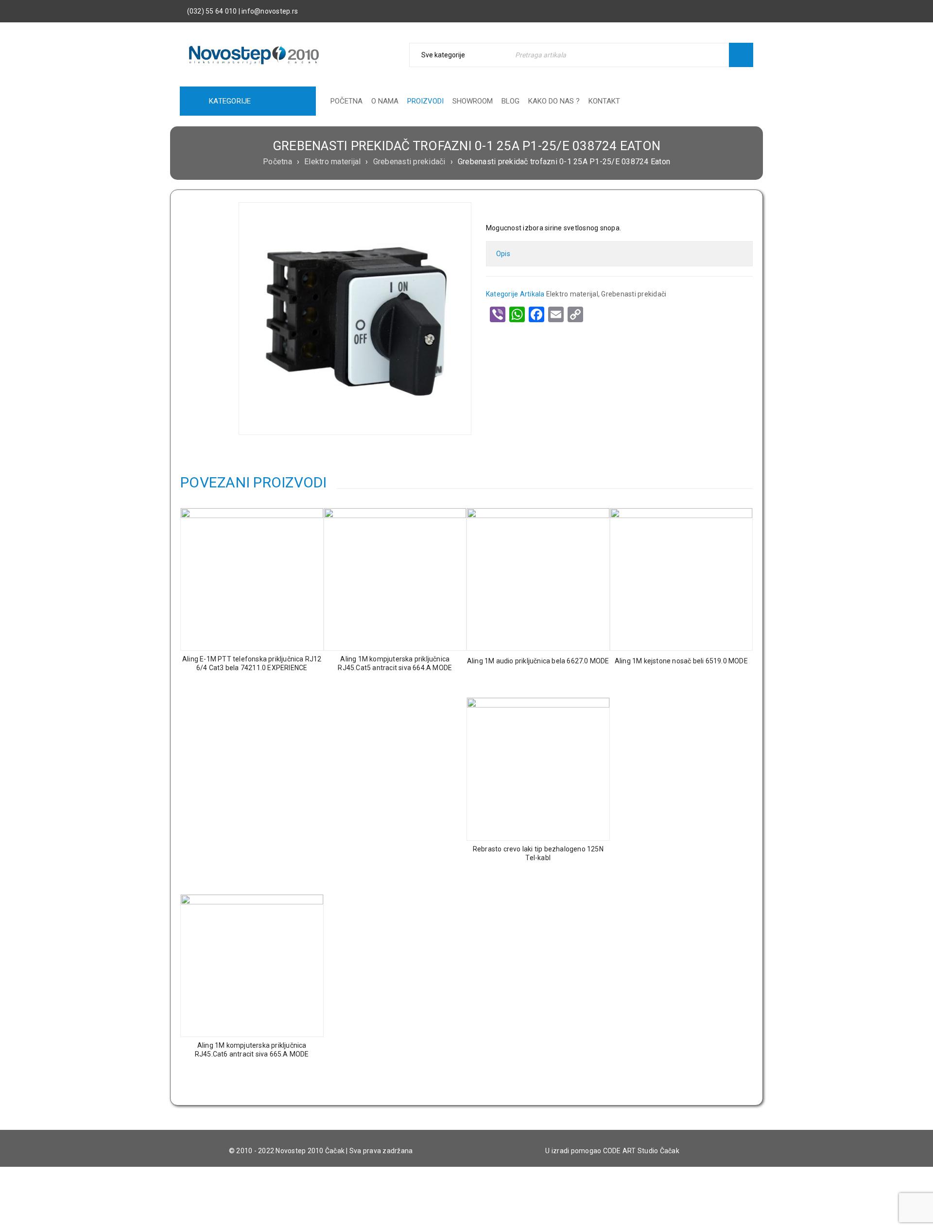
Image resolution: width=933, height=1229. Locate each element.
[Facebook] (536, 314)
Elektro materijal (332, 161)
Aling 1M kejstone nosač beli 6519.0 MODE (681, 661)
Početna (277, 161)
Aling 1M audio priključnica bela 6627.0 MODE (538, 661)
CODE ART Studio (630, 1151)
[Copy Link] (575, 314)
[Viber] (497, 314)
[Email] (556, 314)
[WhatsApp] (517, 314)
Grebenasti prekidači (409, 161)
